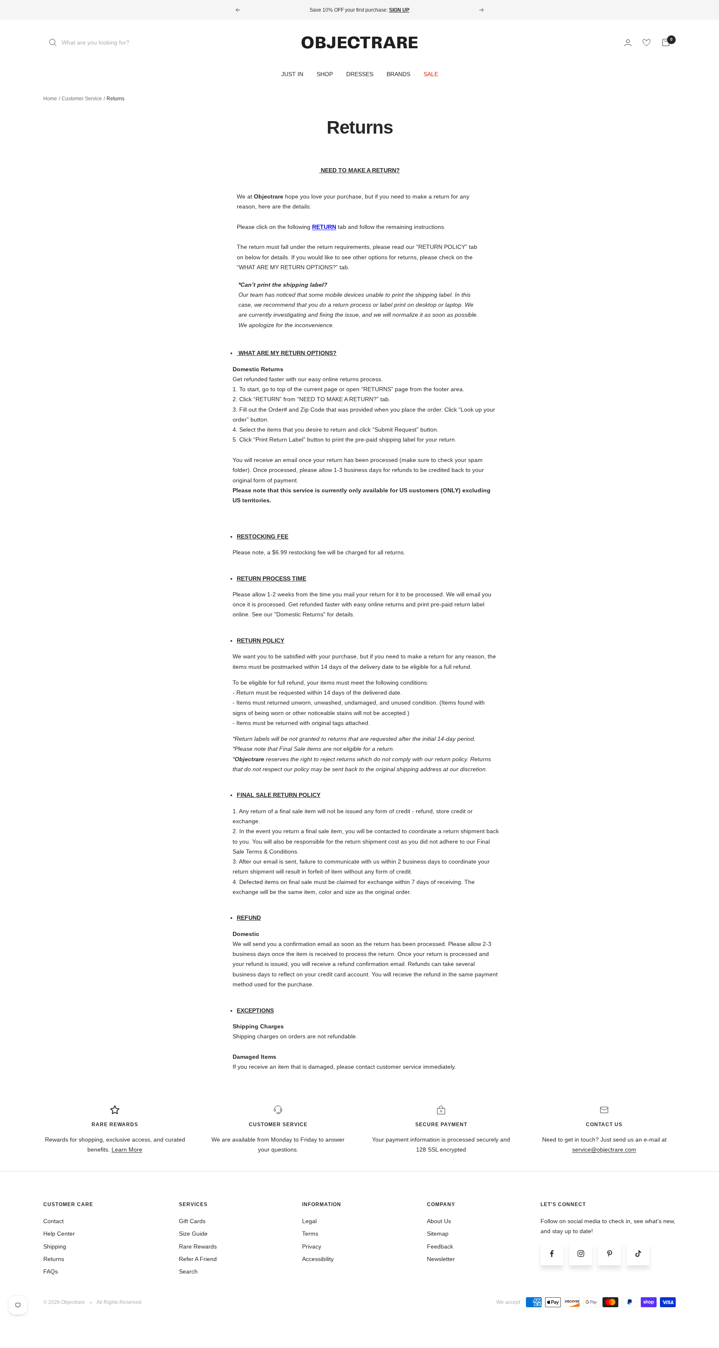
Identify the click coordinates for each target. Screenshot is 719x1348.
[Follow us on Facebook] (551, 1253)
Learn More (127, 1149)
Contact (53, 1221)
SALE (431, 74)
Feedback (440, 1246)
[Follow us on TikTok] (638, 1253)
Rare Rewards (198, 1246)
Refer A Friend (198, 1259)
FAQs (50, 1271)
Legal (309, 1221)
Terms (310, 1233)
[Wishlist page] (647, 42)
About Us (439, 1221)
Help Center (59, 1233)
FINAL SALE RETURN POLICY (278, 795)
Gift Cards (192, 1221)
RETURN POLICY (260, 640)
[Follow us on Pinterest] (609, 1253)
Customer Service (82, 99)
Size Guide (193, 1233)
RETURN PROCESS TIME (271, 578)
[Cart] (666, 42)
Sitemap (438, 1233)
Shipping (54, 1246)
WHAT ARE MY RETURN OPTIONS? (287, 353)
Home (50, 99)
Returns (53, 1259)
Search (188, 1271)
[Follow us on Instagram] (580, 1253)
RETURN (324, 226)
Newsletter (441, 1259)
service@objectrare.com (604, 1149)
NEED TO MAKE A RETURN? (360, 170)
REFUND (249, 917)
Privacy (311, 1246)
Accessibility (318, 1259)
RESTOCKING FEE (262, 536)
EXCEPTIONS (255, 1010)
